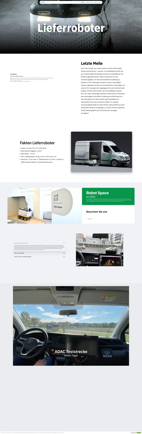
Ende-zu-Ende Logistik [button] (19, 253)
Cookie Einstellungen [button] (133, 432)
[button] (89, 218)
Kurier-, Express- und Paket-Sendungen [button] (22, 256)
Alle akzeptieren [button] (139, 432)
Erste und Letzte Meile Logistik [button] (21, 243)
